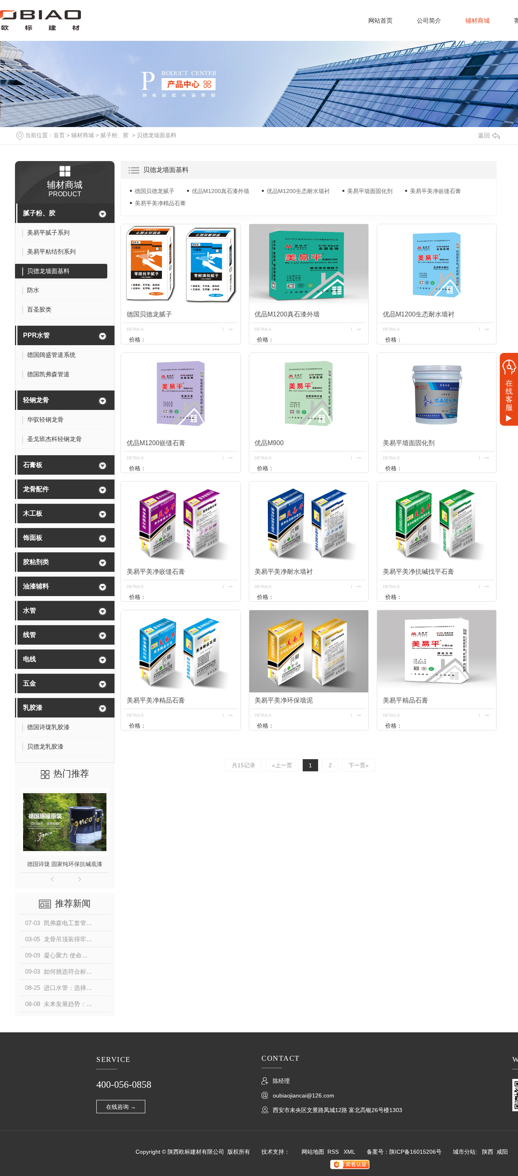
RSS (333, 1151)
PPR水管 (36, 335)
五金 (29, 683)
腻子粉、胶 (114, 135)
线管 (29, 634)
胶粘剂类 (36, 561)
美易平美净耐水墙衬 (284, 571)
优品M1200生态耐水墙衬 (298, 191)
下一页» (358, 765)
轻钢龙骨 (36, 400)
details (135, 329)
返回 (484, 135)
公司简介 (429, 20)
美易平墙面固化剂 (370, 191)
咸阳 (502, 1151)
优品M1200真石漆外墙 (220, 191)
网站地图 (312, 1151)
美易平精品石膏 (405, 700)
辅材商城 (477, 20)
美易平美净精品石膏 (160, 203)
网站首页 (380, 20)
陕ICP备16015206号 (415, 1151)
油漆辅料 (36, 586)
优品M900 (269, 442)
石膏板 (32, 464)
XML (349, 1151)
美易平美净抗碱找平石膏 (418, 571)
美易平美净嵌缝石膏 (435, 191)
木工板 (32, 513)
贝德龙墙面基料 (156, 135)
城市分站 (464, 1151)
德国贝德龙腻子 (154, 191)
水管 (29, 610)
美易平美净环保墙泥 (284, 700)
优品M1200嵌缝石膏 (156, 442)
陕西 (487, 1151)
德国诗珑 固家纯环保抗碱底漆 (64, 864)
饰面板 (32, 537)
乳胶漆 (32, 707)
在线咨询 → (121, 1107)
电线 (29, 659)
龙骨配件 (36, 489)
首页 (59, 135)
